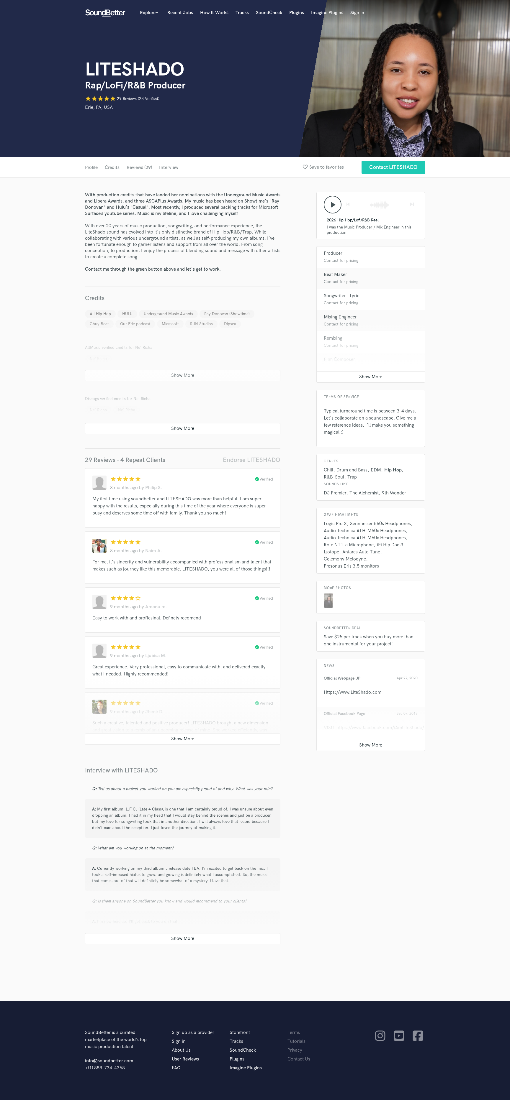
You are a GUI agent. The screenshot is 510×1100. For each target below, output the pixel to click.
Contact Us (298, 1059)
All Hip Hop (100, 313)
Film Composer (339, 359)
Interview (168, 167)
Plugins (296, 13)
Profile (91, 167)
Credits (112, 167)
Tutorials (296, 1041)
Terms (293, 1032)
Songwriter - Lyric (341, 296)
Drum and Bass (351, 470)
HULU (127, 313)
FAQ (176, 1068)
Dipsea (230, 323)
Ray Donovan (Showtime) (227, 313)
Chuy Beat (99, 323)
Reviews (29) (139, 167)
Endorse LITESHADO (251, 460)
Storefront (240, 1032)
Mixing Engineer (340, 317)
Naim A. (153, 551)
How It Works (214, 13)
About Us (181, 1050)
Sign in (357, 13)
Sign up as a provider (193, 1032)
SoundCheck (269, 13)
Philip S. (153, 488)
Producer (333, 253)
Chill (328, 470)
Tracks (242, 13)
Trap (352, 477)
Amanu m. (156, 607)
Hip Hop (393, 470)
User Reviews (185, 1059)
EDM (376, 470)
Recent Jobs (180, 13)
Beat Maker (335, 274)
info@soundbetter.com (109, 1061)
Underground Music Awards (168, 313)
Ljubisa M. (155, 656)
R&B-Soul (334, 477)
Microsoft (170, 323)
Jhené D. (154, 712)
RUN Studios (201, 323)
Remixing (333, 338)
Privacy (294, 1050)
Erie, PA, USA (99, 107)
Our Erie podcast (135, 323)
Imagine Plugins (327, 13)
